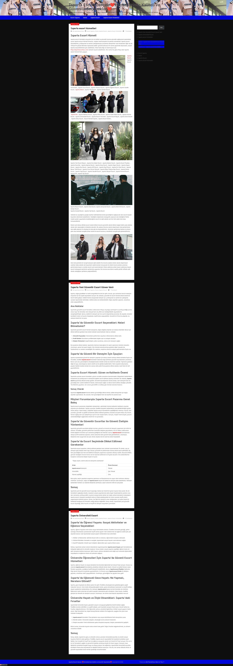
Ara (138, 24)
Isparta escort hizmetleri (83, 28)
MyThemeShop (150, 662)
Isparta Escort (95, 18)
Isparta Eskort (79, 89)
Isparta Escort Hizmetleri (111, 18)
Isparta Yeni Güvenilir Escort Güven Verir (92, 287)
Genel (85, 18)
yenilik (140, 41)
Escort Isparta (75, 18)
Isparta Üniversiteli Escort (84, 515)
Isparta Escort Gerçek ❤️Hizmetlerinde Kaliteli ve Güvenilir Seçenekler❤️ (114, 6)
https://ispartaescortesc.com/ (79, 50)
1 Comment (128, 31)
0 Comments (128, 518)
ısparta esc (141, 47)
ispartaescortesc (79, 31)
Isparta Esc (74, 114)
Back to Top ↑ (160, 662)
